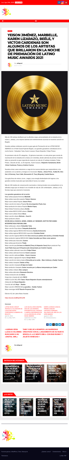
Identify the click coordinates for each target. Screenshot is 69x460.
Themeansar (4, 455)
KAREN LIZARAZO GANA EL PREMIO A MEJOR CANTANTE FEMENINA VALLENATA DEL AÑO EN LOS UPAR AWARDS (52, 310)
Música (10, 31)
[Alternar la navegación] (36, 21)
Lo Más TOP (63, 455)
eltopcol (19, 63)
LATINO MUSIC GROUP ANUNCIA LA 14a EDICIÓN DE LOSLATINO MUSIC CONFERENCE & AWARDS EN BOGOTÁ (13, 310)
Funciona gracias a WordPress (9, 451)
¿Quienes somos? (46, 451)
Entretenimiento (57, 451)
